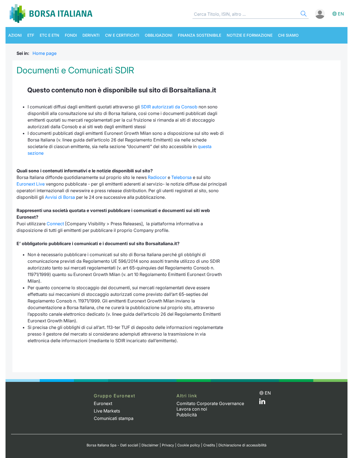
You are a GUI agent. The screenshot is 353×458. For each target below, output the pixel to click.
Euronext (103, 403)
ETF (30, 35)
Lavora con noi (191, 409)
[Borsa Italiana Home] (51, 13)
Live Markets (107, 411)
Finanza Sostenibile (199, 35)
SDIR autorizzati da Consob (169, 106)
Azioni (15, 35)
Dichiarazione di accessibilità (242, 445)
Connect (55, 223)
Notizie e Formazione (249, 35)
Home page (45, 53)
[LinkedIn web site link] (262, 402)
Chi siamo (288, 35)
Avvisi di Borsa (60, 197)
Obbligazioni (158, 35)
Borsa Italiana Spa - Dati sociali (112, 445)
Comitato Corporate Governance (210, 403)
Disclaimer (150, 445)
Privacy (168, 445)
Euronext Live (31, 184)
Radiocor (157, 177)
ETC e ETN (49, 35)
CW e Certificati (122, 35)
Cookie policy (188, 445)
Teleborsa (181, 177)
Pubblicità (186, 414)
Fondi (71, 35)
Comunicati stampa (113, 418)
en (341, 14)
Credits (209, 445)
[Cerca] (303, 14)
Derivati (91, 35)
